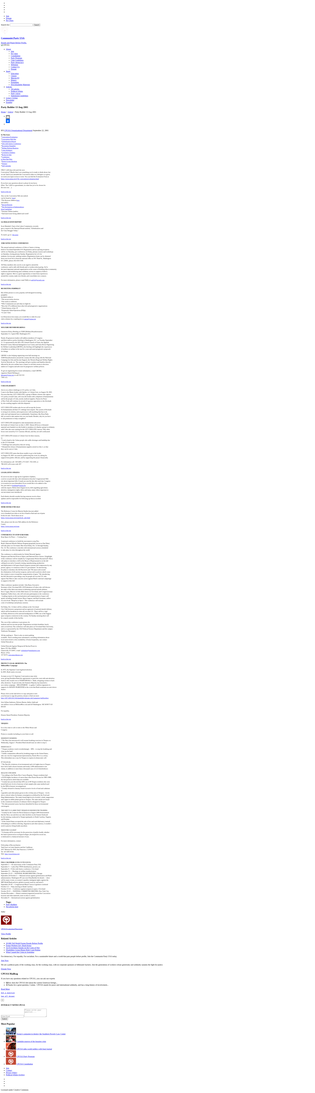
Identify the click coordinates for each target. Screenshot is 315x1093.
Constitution (15, 56)
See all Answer (8, 996)
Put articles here (12, 907)
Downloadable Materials (20, 85)
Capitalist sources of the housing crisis (31, 1041)
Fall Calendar (6, 166)
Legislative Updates (8, 152)
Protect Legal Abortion (9, 161)
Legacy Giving (12, 98)
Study (8, 71)
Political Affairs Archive (15, 1075)
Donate (9, 18)
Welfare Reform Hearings (10, 148)
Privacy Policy (11, 1073)
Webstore (14, 65)
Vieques (4, 164)
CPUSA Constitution (24, 1064)
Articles (9, 87)
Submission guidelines (19, 96)
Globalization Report (9, 141)
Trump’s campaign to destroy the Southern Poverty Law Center (41, 1034)
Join (7, 16)
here (13, 198)
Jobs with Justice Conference (11, 144)
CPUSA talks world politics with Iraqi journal (34, 1049)
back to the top (6, 192)
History (14, 80)
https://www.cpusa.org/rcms (10, 526)
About (8, 49)
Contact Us (15, 67)
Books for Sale (7, 155)
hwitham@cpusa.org (19, 485)
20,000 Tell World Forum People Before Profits (24, 943)
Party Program (16, 58)
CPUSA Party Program (25, 1056)
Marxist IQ (15, 78)
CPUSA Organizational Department (18, 130)
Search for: (5, 25)
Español (9, 102)
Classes (14, 76)
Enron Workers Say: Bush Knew (19, 945)
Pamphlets (15, 82)
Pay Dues (9, 20)
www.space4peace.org (15, 655)
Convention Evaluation (10, 137)
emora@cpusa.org (30, 319)
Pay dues (14, 54)
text (18, 200)
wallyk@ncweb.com (37, 280)
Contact (9, 1070)
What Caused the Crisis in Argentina (20, 952)
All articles (15, 89)
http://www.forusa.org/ (12, 854)
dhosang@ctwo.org (7, 375)
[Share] (160, 121)
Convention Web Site (9, 139)
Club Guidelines (17, 60)
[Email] (160, 117)
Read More (5, 989)
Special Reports (7, 205)
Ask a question (8, 993)
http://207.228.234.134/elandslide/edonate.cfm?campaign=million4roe (25, 698)
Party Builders (11, 904)
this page (15, 235)
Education (15, 74)
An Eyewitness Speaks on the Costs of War (23, 948)
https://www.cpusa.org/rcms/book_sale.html (15, 518)
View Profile (6, 934)
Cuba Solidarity (7, 150)
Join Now (5, 961)
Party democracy (17, 62)
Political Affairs (17, 91)
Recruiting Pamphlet (9, 146)
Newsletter (10, 100)
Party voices (15, 93)
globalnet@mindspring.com (30, 650)
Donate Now (6, 969)
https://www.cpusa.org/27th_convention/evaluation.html (20, 179)
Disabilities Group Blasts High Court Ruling (23, 950)
